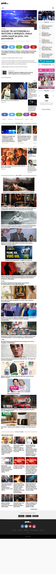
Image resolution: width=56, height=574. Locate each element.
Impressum (26, 530)
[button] (2, 132)
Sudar (27, 119)
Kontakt (14, 530)
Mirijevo (4, 119)
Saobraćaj (10, 119)
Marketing (20, 530)
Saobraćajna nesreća (19, 119)
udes (32, 119)
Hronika (3, 29)
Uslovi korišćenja (34, 530)
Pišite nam (41, 530)
